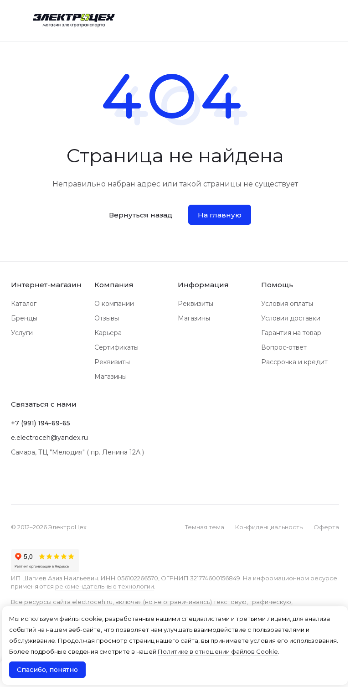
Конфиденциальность (269, 527)
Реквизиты (112, 362)
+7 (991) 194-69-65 (40, 423)
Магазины (110, 376)
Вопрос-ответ (284, 347)
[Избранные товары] (309, 20)
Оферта (326, 527)
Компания (114, 284)
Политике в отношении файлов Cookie (218, 651)
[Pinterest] (52, 480)
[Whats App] (34, 480)
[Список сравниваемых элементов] (285, 20)
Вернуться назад (140, 215)
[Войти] (262, 20)
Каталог (23, 304)
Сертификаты (116, 347)
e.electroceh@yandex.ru (49, 438)
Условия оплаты (287, 304)
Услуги (22, 333)
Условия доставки (290, 318)
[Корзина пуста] (333, 20)
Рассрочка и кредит (294, 362)
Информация (203, 284)
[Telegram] (16, 480)
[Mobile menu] (14, 20)
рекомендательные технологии (104, 586)
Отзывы (106, 318)
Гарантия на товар (291, 333)
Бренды (24, 318)
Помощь (277, 284)
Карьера (108, 333)
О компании (114, 304)
